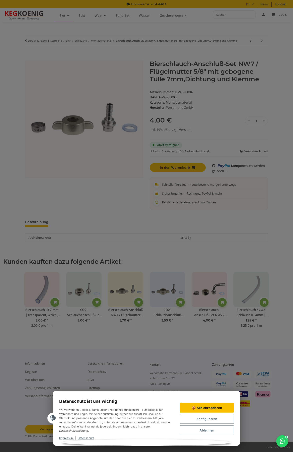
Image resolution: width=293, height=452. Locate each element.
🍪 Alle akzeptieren (207, 408)
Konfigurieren (207, 419)
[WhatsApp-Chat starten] (282, 441)
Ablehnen (207, 430)
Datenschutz (86, 438)
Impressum (66, 438)
